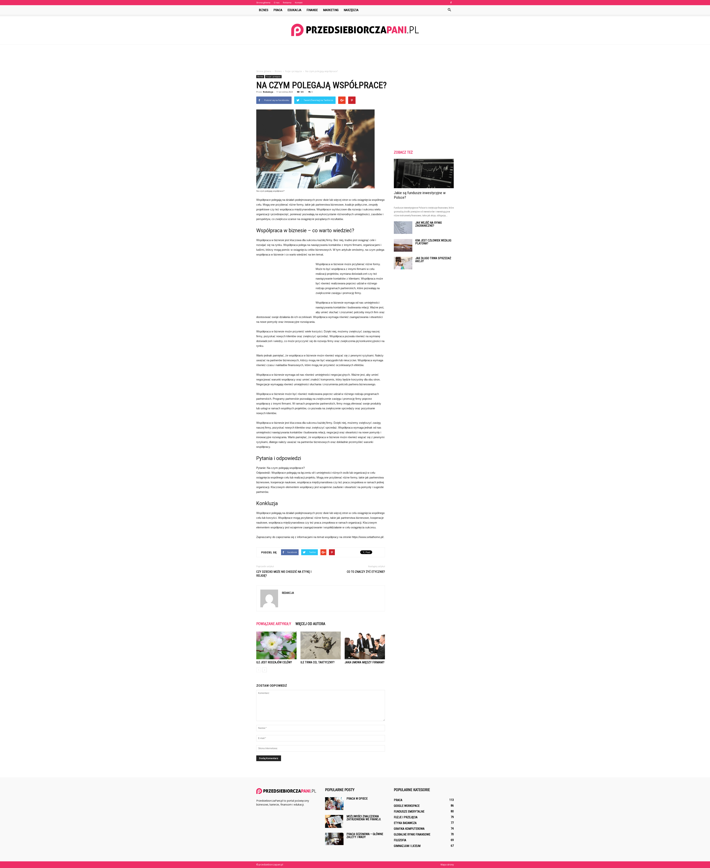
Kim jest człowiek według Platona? (433, 242)
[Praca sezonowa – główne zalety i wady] (334, 839)
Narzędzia (351, 10)
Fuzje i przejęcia (273, 76)
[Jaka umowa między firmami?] (365, 645)
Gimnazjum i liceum (407, 846)
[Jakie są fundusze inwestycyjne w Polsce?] (424, 173)
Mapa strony (447, 864)
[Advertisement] (355, 57)
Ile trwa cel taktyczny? (317, 662)
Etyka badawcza (405, 823)
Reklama (287, 2)
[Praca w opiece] (334, 803)
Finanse (312, 10)
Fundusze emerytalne (409, 811)
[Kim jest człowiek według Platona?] (403, 245)
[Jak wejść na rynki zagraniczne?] (403, 227)
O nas (276, 2)
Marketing (331, 10)
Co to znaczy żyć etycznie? (366, 571)
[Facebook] (451, 2)
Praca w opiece (357, 798)
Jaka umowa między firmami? (364, 662)
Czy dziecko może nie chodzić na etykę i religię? (283, 573)
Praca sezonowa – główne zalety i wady (364, 835)
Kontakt (298, 2)
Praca (277, 10)
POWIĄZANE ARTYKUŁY (273, 624)
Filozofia (400, 840)
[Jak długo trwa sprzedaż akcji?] (403, 263)
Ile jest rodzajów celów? (274, 662)
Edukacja (294, 10)
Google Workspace (407, 806)
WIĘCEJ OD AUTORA (310, 624)
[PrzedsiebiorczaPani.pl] (355, 30)
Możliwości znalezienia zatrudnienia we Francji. (363, 818)
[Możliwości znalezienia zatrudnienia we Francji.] (334, 821)
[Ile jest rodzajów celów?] (276, 645)
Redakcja (268, 91)
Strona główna (263, 2)
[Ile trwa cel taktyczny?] (320, 645)
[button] (449, 10)
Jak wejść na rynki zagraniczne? (428, 224)
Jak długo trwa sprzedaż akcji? (433, 259)
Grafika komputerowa (409, 828)
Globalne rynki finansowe (412, 834)
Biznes (263, 10)
